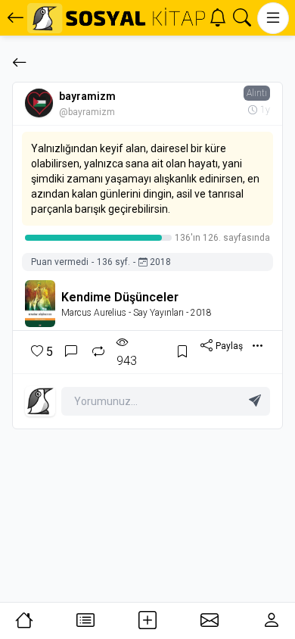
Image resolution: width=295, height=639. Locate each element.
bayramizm (87, 96)
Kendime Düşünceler (120, 297)
